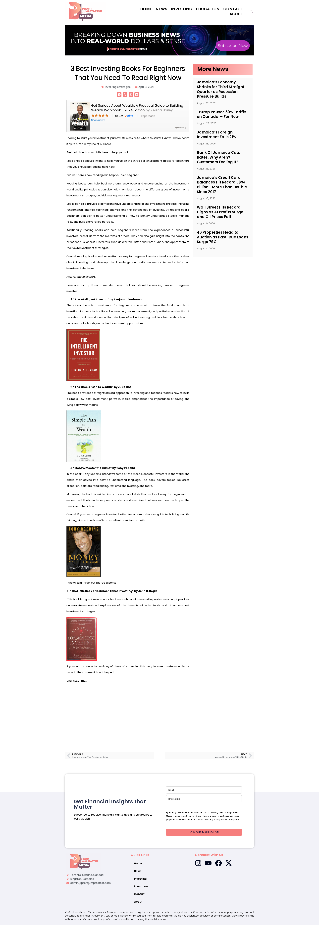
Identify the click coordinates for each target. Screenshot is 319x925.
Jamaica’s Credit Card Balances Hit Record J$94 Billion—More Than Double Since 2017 (222, 184)
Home (146, 8)
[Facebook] (218, 863)
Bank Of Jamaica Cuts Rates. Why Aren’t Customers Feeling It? (218, 157)
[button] (119, 94)
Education (208, 8)
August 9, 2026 (206, 223)
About (236, 13)
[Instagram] (198, 863)
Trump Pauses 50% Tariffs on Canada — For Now (221, 114)
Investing (181, 8)
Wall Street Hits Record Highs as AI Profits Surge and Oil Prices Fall (220, 212)
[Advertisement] (127, 713)
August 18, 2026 (206, 143)
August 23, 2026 (206, 103)
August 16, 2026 (206, 168)
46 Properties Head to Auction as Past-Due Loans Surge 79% (222, 237)
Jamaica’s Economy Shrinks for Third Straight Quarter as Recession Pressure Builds (220, 89)
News (161, 8)
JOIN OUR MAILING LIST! (204, 832)
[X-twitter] (228, 863)
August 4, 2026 (206, 248)
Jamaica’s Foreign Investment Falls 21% (216, 135)
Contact (233, 8)
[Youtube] (208, 863)
